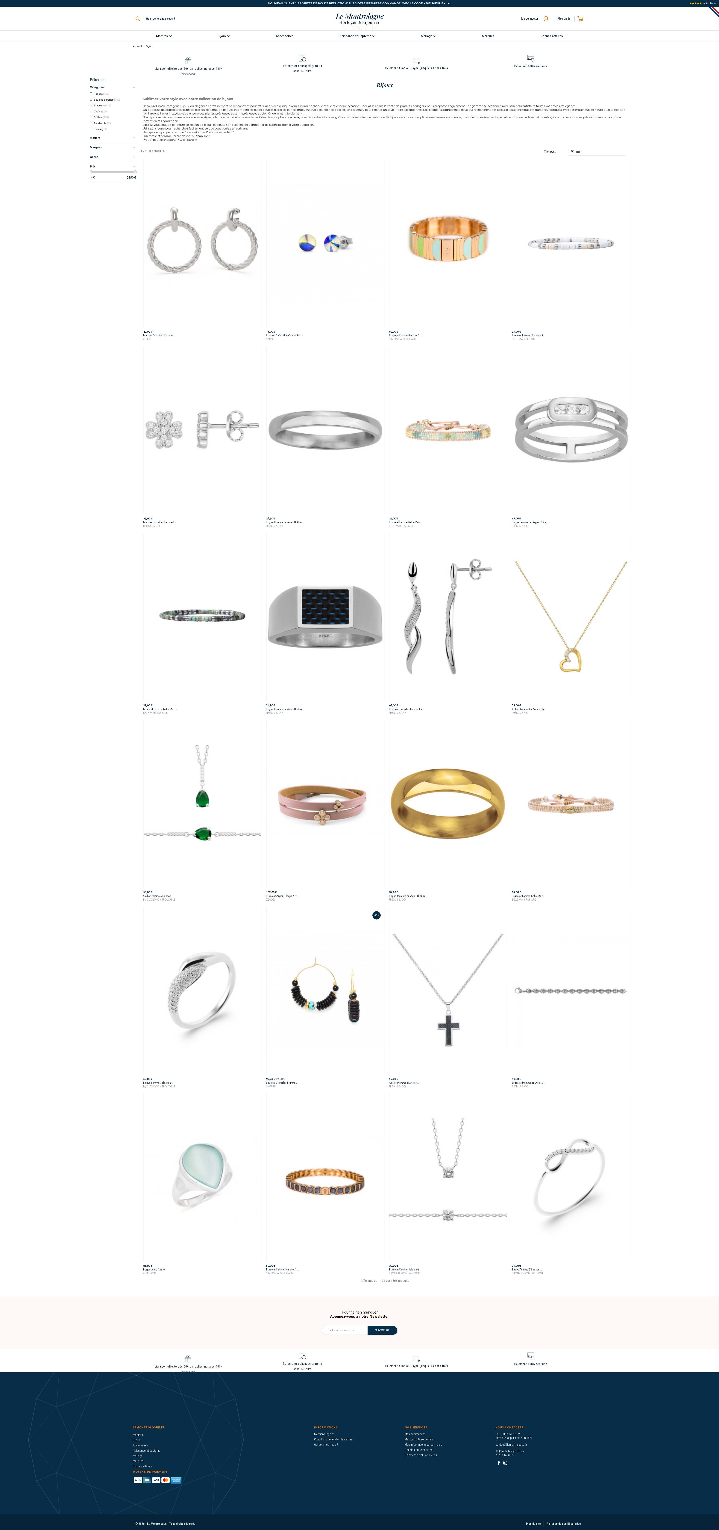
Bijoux (136, 1440)
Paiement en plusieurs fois (421, 1455)
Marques (138, 1461)
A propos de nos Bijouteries (564, 1524)
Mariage (137, 1456)
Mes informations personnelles (423, 1444)
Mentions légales (324, 1434)
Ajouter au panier (202, 335)
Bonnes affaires (142, 1466)
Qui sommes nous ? (326, 1444)
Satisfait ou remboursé (419, 1450)
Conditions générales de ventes (333, 1439)
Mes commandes (415, 1434)
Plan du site (533, 1524)
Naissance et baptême (146, 1450)
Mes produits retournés (419, 1439)
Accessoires (140, 1445)
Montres (138, 1435)
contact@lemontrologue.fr (511, 1444)
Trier (578, 151)
